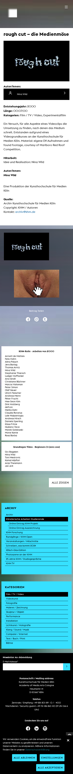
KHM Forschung (14, 532)
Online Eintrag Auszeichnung (24, 528)
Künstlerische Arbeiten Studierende (25, 519)
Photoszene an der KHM (19, 554)
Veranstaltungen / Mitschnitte (22, 541)
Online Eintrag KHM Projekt (23, 523)
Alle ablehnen (24, 757)
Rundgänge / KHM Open (19, 536)
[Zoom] (26, 246)
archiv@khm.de (25, 212)
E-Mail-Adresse (10, 661)
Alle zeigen (60, 482)
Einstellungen (52, 757)
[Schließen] (68, 740)
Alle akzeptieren (50, 767)
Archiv (9, 514)
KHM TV (10, 563)
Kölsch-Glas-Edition (16, 550)
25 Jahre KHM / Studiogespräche (23, 559)
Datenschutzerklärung (37, 749)
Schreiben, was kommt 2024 (21, 545)
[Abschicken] (66, 666)
